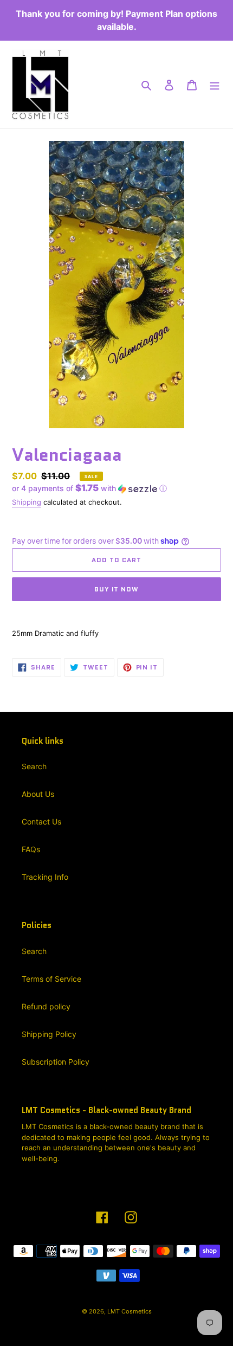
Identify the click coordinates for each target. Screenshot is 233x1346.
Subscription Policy (55, 1061)
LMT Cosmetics (129, 1311)
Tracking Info (45, 876)
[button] (89, 488)
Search (34, 766)
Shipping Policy (49, 1034)
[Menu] (214, 84)
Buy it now (116, 589)
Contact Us (41, 821)
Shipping (26, 502)
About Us (38, 793)
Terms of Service (51, 978)
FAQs (31, 849)
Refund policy (46, 1006)
